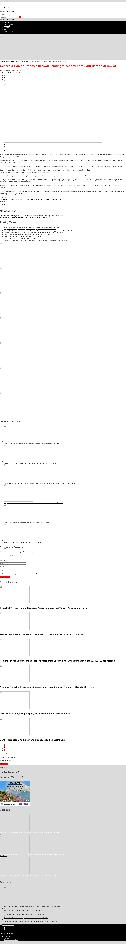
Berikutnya (7, 754)
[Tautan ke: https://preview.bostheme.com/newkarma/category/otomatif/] (21, 777)
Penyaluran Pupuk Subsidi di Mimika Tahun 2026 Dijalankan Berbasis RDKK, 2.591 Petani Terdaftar (36, 240)
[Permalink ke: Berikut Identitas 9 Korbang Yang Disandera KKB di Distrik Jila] (18, 540)
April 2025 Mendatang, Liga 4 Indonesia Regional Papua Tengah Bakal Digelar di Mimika (32, 907)
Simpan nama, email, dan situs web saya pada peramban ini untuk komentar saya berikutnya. (32, 574)
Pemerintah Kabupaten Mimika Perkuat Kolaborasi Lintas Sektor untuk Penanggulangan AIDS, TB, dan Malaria (40, 231)
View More (4, 764)
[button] (20, 17)
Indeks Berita (8, 936)
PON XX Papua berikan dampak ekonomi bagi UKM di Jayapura (25, 914)
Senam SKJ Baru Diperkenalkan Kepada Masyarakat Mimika (23, 910)
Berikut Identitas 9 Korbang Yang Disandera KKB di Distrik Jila (24, 236)
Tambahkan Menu (10, 8)
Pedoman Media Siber (11, 940)
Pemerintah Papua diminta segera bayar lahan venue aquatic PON (26, 918)
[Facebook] (4, 204)
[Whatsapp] (4, 81)
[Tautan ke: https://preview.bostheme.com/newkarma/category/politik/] (18, 771)
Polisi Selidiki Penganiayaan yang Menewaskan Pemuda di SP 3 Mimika (27, 234)
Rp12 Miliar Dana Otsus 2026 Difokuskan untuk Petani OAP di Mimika (26, 238)
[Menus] (0, 3)
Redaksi (6, 938)
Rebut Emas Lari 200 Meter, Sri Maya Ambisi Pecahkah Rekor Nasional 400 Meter (30, 921)
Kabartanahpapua (31, 199)
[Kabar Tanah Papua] (7, 11)
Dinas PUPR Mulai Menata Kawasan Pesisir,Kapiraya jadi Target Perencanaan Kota (31, 227)
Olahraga (3, 72)
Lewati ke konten (5, 1)
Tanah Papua (11, 72)
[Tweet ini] (4, 77)
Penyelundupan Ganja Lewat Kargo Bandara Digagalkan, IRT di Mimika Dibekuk (30, 229)
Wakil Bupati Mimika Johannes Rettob (49, 199)
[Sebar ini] (4, 76)
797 (5, 752)
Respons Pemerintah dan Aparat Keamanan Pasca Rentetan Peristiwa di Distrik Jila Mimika (33, 233)
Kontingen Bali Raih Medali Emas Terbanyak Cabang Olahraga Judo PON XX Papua (31, 216)
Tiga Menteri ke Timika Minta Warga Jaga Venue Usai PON (23, 217)
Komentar (3, 560)
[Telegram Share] (4, 79)
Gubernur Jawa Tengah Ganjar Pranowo (12, 199)
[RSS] (4, 206)
